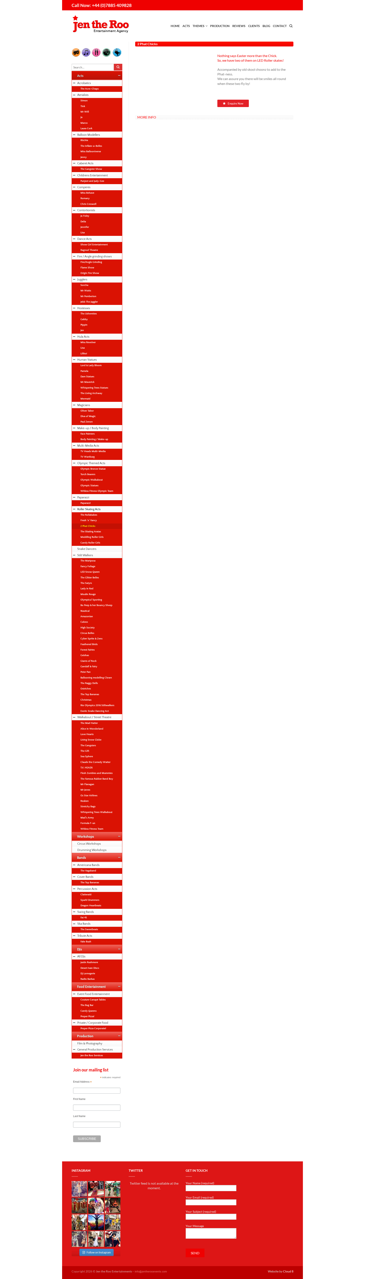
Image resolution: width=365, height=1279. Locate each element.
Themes (198, 26)
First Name (79, 1099)
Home (175, 26)
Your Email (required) (200, 1197)
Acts (186, 26)
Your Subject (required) (201, 1211)
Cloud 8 (288, 1271)
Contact (280, 26)
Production (220, 26)
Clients (254, 26)
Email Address (82, 1082)
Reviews (238, 26)
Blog (266, 26)
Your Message (195, 1226)
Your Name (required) (200, 1183)
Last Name (79, 1116)
